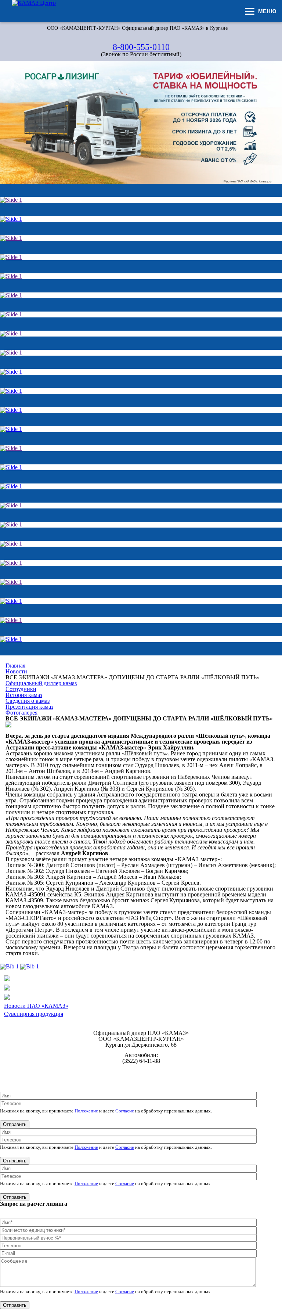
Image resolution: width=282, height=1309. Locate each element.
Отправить (14, 1124)
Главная (15, 665)
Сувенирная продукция (33, 1014)
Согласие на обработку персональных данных (141, 1077)
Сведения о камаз (28, 701)
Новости (16, 671)
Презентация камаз (29, 707)
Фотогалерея (21, 712)
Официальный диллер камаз (41, 683)
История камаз (24, 695)
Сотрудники (21, 689)
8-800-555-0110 (141, 47)
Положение (86, 1111)
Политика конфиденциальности (141, 1071)
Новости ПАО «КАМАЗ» (36, 1006)
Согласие (124, 1111)
